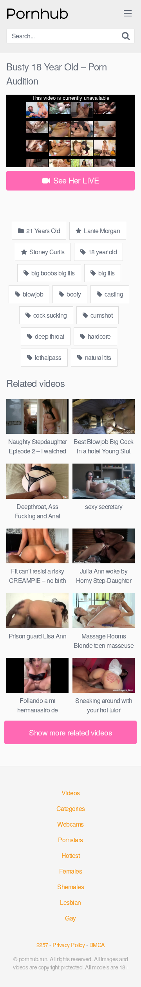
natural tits (97, 357)
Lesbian (70, 902)
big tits (106, 272)
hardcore (98, 336)
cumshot (100, 315)
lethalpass (47, 357)
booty (73, 293)
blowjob (32, 293)
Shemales (70, 886)
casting (113, 293)
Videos (70, 792)
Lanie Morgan (101, 230)
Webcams (70, 824)
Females (70, 871)
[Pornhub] (37, 12)
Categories (70, 808)
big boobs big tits (52, 272)
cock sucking (49, 315)
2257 (42, 944)
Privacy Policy (68, 944)
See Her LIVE (75, 180)
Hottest (70, 855)
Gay (70, 917)
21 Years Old (42, 230)
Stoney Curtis (46, 251)
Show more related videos (70, 732)
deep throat (49, 336)
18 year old (102, 251)
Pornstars (70, 839)
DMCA (97, 944)
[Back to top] (127, 969)
